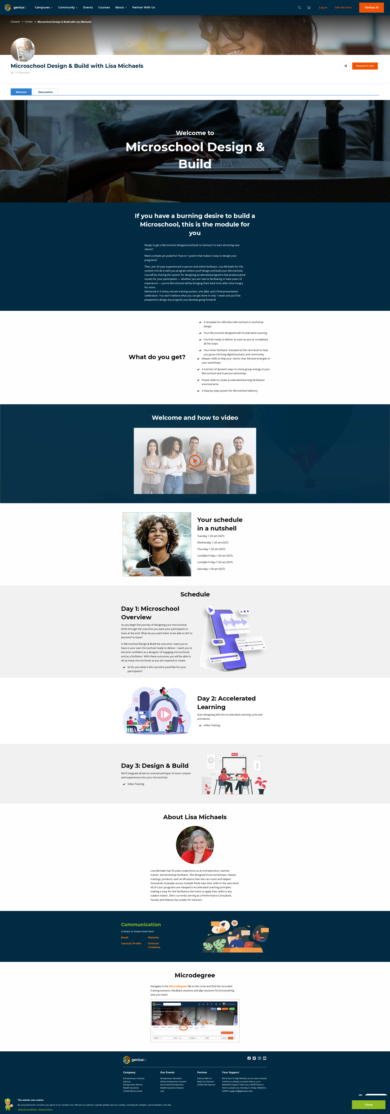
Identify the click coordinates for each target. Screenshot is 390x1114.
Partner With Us (143, 7)
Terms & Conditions (27, 1109)
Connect (15, 21)
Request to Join (365, 65)
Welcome (21, 92)
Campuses (43, 7)
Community (66, 7)
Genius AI (371, 7)
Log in (323, 7)
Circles (28, 21)
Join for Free (343, 7)
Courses (104, 7)
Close (369, 1104)
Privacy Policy (46, 1109)
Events (88, 7)
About (120, 7)
